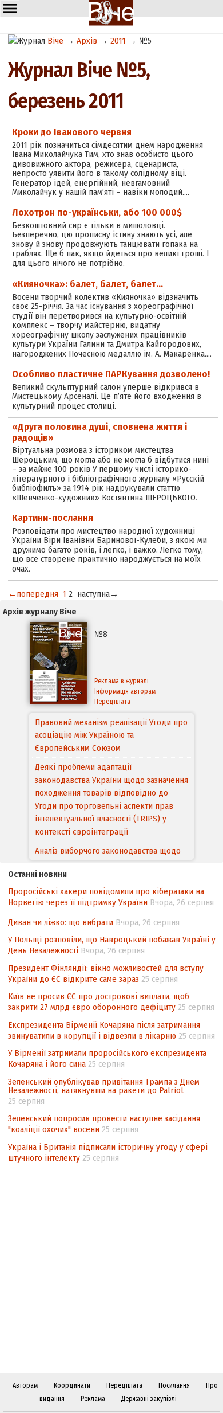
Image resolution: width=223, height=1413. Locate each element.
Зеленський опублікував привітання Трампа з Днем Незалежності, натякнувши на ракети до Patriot (104, 1086)
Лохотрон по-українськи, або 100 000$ (97, 212)
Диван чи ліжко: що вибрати (60, 922)
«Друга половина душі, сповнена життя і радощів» (99, 432)
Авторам (25, 1385)
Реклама (93, 1399)
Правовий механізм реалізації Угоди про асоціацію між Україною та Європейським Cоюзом (111, 735)
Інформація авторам (125, 691)
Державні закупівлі (149, 1399)
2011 (118, 41)
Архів (87, 41)
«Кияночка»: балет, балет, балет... (87, 284)
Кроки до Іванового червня (72, 132)
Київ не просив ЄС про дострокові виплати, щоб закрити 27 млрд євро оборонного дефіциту (98, 1001)
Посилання (174, 1385)
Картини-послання (52, 518)
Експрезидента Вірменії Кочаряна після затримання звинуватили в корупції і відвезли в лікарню (104, 1030)
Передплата (112, 702)
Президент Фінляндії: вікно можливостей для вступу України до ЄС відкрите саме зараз (106, 973)
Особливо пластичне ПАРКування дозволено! (111, 374)
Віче (55, 41)
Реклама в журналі (121, 681)
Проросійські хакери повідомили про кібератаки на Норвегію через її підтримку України (106, 896)
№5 (145, 41)
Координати (72, 1385)
